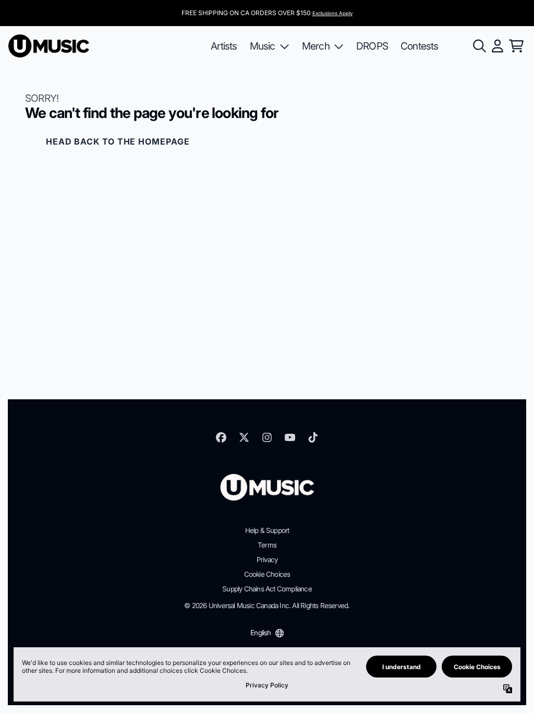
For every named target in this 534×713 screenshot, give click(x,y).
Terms (267, 545)
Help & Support (267, 530)
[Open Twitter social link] (244, 437)
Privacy (267, 559)
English (260, 632)
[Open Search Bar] (478, 46)
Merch (316, 46)
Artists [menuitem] (224, 46)
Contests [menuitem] (419, 46)
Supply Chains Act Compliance (267, 589)
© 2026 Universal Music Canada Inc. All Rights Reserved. (266, 605)
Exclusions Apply (332, 13)
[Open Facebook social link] (221, 437)
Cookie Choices (267, 574)
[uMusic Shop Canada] (48, 45)
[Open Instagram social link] (267, 437)
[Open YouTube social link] (289, 437)
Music (262, 46)
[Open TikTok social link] (312, 437)
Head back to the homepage (118, 141)
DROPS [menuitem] (372, 46)
